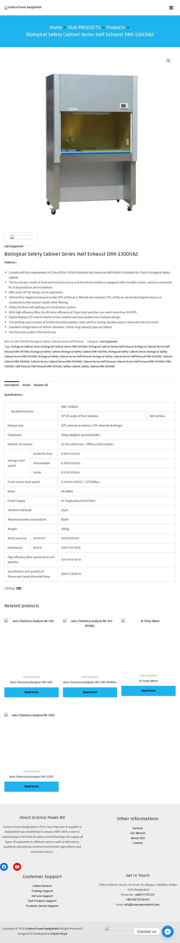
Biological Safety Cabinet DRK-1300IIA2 (85, 351)
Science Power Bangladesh (42, 928)
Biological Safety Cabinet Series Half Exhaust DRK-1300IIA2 (127, 356)
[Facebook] (4, 867)
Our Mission (137, 833)
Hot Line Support (42, 896)
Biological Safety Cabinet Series (127, 351)
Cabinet (167, 356)
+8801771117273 (145, 894)
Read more (31, 692)
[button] (169, 61)
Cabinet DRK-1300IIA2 (17, 361)
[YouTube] (17, 867)
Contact (138, 843)
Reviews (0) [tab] (41, 385)
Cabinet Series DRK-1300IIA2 (65, 361)
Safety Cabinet (71, 366)
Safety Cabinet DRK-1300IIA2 (98, 366)
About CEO (138, 838)
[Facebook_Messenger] (168, 931)
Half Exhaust (22, 366)
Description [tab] (11, 385)
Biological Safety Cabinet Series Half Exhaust (65, 356)
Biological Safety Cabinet (46, 351)
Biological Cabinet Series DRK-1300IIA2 (65, 346)
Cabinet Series (39, 361)
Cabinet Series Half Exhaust (99, 361)
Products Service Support (42, 906)
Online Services (42, 886)
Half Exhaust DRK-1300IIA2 (46, 366)
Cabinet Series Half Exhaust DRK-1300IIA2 (140, 361)
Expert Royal (59, 933)
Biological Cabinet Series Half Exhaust (111, 346)
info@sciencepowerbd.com (141, 904)
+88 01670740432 (137, 899)
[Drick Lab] (21, 239)
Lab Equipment (13, 246)
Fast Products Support (42, 901)
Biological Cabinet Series (26, 346)
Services (138, 828)
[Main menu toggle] (171, 7)
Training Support (42, 891)
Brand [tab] (26, 385)
